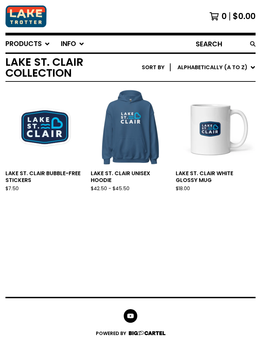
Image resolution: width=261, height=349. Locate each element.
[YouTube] (130, 316)
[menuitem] (27, 43)
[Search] (252, 43)
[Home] (26, 16)
